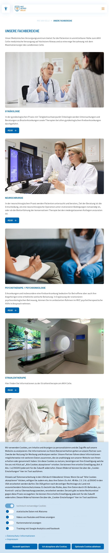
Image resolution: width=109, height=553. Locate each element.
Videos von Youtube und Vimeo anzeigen (35, 517)
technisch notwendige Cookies (31, 506)
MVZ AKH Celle (43, 21)
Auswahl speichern (21, 546)
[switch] (9, 511)
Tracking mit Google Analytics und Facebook (37, 528)
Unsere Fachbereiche (62, 21)
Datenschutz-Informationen (21, 535)
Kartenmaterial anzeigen (28, 523)
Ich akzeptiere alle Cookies (54, 546)
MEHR (10, 130)
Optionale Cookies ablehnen (88, 546)
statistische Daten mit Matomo (31, 511)
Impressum (12, 539)
